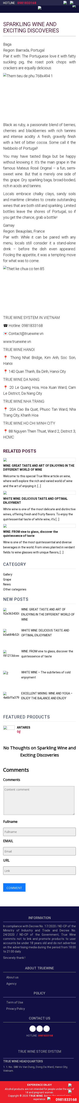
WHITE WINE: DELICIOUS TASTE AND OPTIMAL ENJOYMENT (35, 500)
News (7, 584)
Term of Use (14, 1002)
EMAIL (8, 841)
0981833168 (26, 3)
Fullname (10, 821)
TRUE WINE (36, 1095)
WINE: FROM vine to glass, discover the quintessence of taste (30, 533)
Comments (11, 779)
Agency (11, 983)
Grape (7, 579)
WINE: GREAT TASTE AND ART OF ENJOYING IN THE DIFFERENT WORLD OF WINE (38, 467)
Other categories (14, 589)
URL (6, 860)
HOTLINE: (39, 1035)
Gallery (7, 574)
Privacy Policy (15, 1008)
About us (12, 977)
